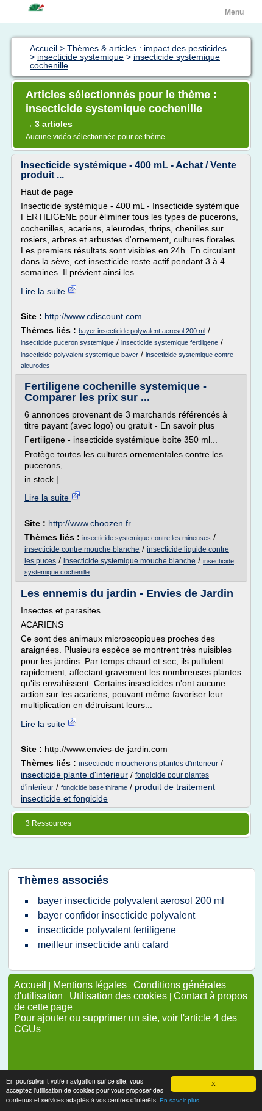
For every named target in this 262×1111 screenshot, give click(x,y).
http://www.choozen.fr (89, 523)
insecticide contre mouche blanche (82, 549)
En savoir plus (179, 1100)
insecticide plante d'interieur (74, 775)
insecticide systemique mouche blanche (129, 561)
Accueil (30, 985)
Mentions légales (90, 985)
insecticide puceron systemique (67, 342)
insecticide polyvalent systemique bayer (79, 354)
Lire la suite (44, 291)
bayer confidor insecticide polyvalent (116, 915)
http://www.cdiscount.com (93, 316)
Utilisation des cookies (118, 996)
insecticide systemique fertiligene (169, 342)
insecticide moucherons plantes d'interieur (148, 763)
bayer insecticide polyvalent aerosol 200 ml (142, 331)
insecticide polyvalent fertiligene (107, 930)
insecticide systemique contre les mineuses (146, 537)
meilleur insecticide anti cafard (103, 944)
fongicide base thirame (94, 787)
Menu (234, 12)
